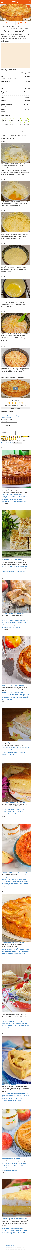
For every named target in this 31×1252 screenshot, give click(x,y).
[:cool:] (9, 437)
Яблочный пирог (11, 416)
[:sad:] (9, 439)
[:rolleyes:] (4, 439)
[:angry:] (29, 437)
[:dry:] (6, 437)
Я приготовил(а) (15, 408)
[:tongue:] (27, 437)
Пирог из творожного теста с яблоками (13, 613)
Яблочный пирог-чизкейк (9, 1084)
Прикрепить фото (7, 442)
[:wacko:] (8, 439)
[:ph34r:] (17, 437)
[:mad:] (15, 437)
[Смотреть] (15, 389)
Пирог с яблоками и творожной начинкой (13, 802)
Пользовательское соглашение (15, 1247)
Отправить (18, 442)
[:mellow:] (15, 439)
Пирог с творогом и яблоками (10, 489)
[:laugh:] (19, 437)
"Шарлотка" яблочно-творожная (11, 1158)
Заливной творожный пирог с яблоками (13, 685)
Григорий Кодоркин (25, 28)
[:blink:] (21, 437)
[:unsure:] (8, 437)
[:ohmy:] (2, 437)
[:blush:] (11, 437)
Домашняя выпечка (18, 414)
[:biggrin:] (4, 437)
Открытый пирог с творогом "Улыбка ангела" (14, 1218)
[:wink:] (2, 439)
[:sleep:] (23, 437)
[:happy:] (11, 439)
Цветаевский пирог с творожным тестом (13, 942)
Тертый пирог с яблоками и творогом (12, 559)
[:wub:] (13, 437)
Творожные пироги (21, 416)
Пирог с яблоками (6, 417)
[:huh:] (13, 439)
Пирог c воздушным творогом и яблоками (14, 742)
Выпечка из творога (7, 414)
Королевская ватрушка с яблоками (12, 1012)
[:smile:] (25, 437)
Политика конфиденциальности (15, 1249)
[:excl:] (6, 439)
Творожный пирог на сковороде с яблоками (14, 872)
